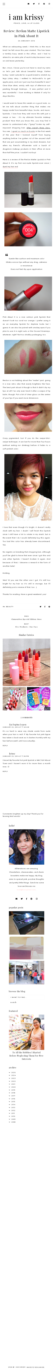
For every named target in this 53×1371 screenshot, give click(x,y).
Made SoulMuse (35, 1367)
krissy (12, 753)
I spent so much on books (23, 131)
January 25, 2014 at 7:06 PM (16, 756)
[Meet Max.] (26, 959)
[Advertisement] (26, 1155)
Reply (5, 745)
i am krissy (26, 17)
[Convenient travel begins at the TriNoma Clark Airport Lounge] (26, 984)
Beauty (10, 607)
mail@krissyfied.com (26, 890)
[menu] (4, 4)
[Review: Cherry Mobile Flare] (26, 934)
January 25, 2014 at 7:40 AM (16, 727)
